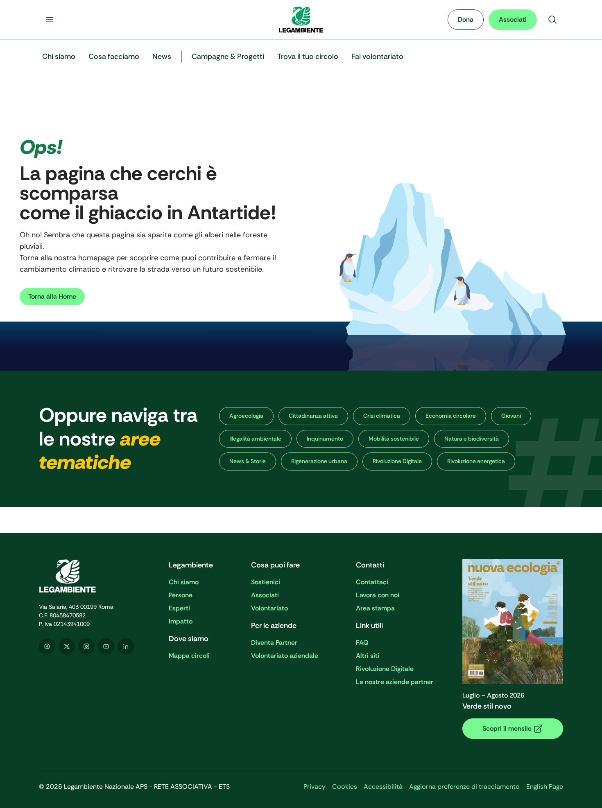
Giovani (511, 415)
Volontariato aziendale (284, 655)
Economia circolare (450, 415)
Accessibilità (383, 786)
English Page (544, 786)
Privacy (314, 786)
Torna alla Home (52, 296)
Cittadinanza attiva (313, 415)
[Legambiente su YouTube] (106, 646)
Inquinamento (325, 438)
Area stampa (375, 608)
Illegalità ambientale (255, 438)
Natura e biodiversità (471, 438)
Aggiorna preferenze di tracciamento (464, 786)
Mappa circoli (189, 655)
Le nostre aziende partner (394, 681)
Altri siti (367, 655)
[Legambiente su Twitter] (67, 646)
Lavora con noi (377, 595)
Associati (513, 19)
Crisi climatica (381, 415)
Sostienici (265, 582)
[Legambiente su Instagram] (86, 646)
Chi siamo (184, 582)
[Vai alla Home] (301, 20)
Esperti (179, 608)
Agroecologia (246, 415)
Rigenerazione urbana (319, 461)
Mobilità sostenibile (394, 438)
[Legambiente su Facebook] (47, 646)
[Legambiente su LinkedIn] (126, 646)
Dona (465, 19)
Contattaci (372, 582)
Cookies (344, 786)
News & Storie (247, 461)
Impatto (180, 621)
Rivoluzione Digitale (397, 461)
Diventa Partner (274, 642)
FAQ (362, 642)
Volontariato (269, 608)
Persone (180, 595)
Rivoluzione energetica (476, 461)
